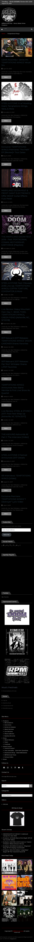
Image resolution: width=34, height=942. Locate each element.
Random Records (9, 736)
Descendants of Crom (9, 691)
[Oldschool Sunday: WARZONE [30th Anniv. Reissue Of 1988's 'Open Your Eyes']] (9, 867)
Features (6, 721)
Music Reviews (9, 729)
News (5, 738)
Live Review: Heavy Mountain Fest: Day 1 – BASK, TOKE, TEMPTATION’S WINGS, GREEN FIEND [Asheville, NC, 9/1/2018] (15, 314)
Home (5, 759)
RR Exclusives (8, 722)
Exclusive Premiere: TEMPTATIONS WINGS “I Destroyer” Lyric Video (13, 499)
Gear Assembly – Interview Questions (16, 750)
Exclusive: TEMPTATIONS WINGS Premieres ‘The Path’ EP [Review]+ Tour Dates (15, 149)
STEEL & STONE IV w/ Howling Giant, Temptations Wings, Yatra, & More (16, 106)
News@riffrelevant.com (9, 776)
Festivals (7, 744)
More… (6, 77)
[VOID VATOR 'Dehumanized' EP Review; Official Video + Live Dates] (9, 882)
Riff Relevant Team (10, 755)
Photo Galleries (9, 733)
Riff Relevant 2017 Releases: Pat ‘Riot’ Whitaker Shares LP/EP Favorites (14, 364)
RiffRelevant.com (18, 931)
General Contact (9, 748)
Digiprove (13, 938)
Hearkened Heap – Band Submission (15, 752)
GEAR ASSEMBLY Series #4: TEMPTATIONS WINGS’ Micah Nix (16, 62)
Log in (5, 700)
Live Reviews (8, 731)
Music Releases (9, 740)
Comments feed (8, 705)
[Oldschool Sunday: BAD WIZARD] (9, 898)
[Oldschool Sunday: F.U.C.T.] (24, 898)
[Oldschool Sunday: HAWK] (24, 867)
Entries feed (7, 703)
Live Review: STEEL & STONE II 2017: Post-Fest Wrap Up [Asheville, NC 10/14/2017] (16, 414)
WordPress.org (8, 708)
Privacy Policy (8, 757)
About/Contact (7, 746)
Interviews (7, 725)
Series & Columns (10, 727)
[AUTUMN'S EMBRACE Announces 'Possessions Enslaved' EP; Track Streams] (24, 882)
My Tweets (5, 597)
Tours (6, 742)
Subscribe (6, 534)
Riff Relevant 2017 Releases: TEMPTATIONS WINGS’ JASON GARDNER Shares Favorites (16, 341)
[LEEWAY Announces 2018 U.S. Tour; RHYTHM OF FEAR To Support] (9, 914)
